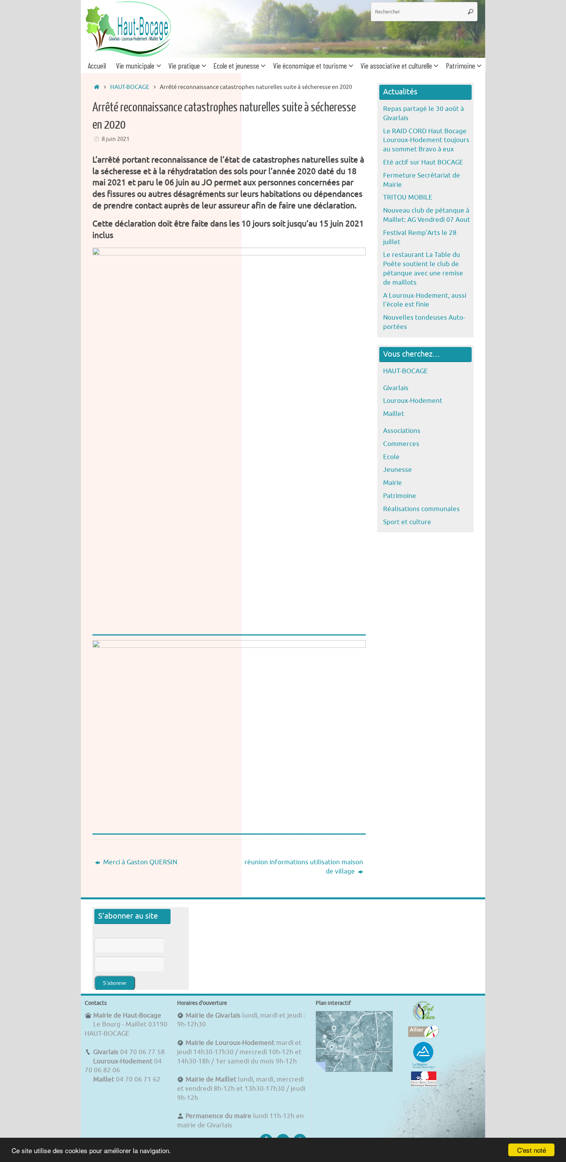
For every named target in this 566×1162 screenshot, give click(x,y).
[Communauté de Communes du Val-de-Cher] (423, 1020)
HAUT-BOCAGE (129, 87)
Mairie (392, 483)
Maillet (393, 414)
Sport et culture (407, 522)
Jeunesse (397, 470)
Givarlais (396, 388)
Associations (401, 431)
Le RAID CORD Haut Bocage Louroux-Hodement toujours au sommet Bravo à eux (426, 140)
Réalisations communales (421, 509)
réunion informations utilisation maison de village (303, 866)
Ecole (391, 457)
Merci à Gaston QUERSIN (139, 862)
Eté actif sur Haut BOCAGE (423, 162)
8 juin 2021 (115, 139)
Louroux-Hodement (412, 401)
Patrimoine (399, 496)
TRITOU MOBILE (407, 197)
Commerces (401, 444)
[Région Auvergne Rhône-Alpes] (423, 1067)
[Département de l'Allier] (423, 1037)
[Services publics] (424, 1085)
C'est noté (531, 1150)
